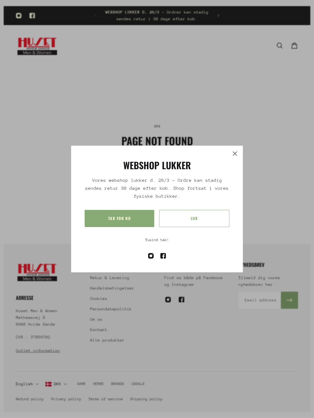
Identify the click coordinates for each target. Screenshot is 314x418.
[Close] (234, 153)
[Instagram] (18, 15)
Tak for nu (119, 218)
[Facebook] (32, 15)
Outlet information (38, 350)
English (24, 384)
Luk (194, 218)
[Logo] (37, 45)
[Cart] (294, 45)
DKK (57, 384)
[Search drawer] (279, 45)
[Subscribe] (289, 300)
